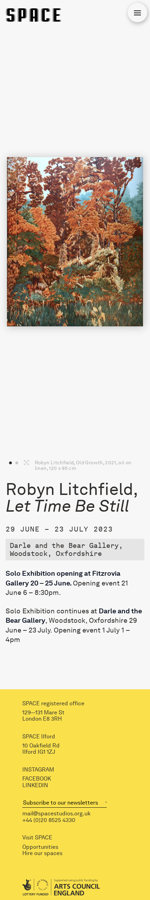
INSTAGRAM (38, 770)
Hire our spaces (42, 853)
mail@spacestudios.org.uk (56, 813)
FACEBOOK (36, 779)
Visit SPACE (37, 838)
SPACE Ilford (38, 737)
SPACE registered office (53, 703)
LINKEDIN (35, 785)
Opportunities (40, 847)
